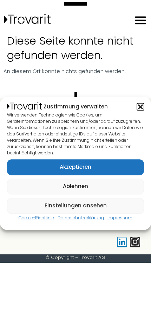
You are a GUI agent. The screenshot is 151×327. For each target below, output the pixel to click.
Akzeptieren (75, 167)
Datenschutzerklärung (81, 218)
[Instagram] (135, 242)
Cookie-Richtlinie (36, 218)
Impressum (119, 218)
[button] (140, 106)
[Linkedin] (122, 242)
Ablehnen (75, 186)
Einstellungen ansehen (76, 205)
